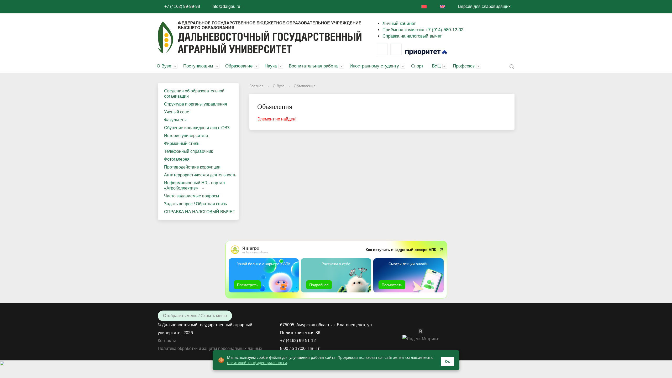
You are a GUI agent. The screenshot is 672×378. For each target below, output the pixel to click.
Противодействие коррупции (192, 167)
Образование (239, 66)
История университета (186, 135)
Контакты (167, 340)
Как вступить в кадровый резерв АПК (401, 250)
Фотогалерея (177, 159)
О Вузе (164, 66)
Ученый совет (177, 112)
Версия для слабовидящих (484, 6)
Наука (271, 66)
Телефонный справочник (188, 151)
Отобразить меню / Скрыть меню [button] (195, 315)
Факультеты (175, 120)
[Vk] (382, 49)
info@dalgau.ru (226, 6)
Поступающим (198, 66)
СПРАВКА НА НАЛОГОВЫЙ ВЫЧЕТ (199, 211)
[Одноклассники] (415, 330)
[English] (442, 6)
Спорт (417, 66)
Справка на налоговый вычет (412, 36)
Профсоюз (464, 66)
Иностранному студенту (374, 66)
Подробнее (319, 285)
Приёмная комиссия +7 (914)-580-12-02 (422, 29)
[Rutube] (423, 330)
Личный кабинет (399, 23)
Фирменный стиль (181, 143)
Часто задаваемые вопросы (191, 196)
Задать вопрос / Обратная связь (195, 204)
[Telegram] (396, 49)
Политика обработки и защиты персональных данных (210, 348)
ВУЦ (436, 66)
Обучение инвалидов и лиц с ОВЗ (197, 127)
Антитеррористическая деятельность (200, 175)
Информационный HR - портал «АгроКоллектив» (194, 185)
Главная (256, 86)
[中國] (424, 6)
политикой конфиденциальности (257, 362)
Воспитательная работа (313, 66)
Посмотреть (247, 285)
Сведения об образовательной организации (194, 93)
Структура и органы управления (195, 104)
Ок (447, 361)
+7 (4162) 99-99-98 (182, 6)
